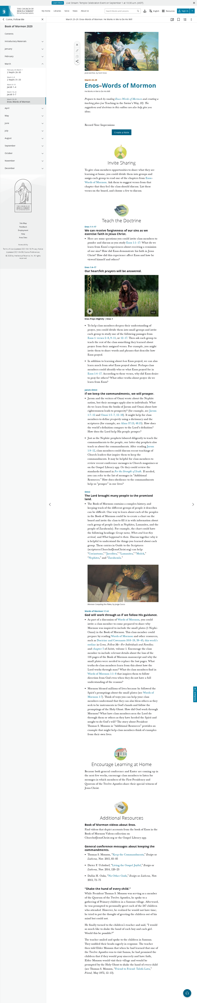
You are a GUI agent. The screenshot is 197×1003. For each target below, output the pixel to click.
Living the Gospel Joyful (126, 865)
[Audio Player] (187, 993)
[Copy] (77, 56)
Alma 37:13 (127, 423)
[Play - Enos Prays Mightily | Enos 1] (90, 311)
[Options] (191, 19)
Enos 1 (91, 338)
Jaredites (111, 553)
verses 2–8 (103, 338)
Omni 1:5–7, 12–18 (112, 415)
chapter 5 (98, 649)
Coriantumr (96, 553)
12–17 (124, 338)
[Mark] (77, 50)
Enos (92, 85)
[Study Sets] (172, 19)
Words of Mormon (129, 85)
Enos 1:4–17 (90, 267)
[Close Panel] (42, 19)
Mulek (140, 553)
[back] (3, 19)
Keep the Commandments (128, 854)
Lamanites (126, 553)
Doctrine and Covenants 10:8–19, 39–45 (120, 640)
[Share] (77, 61)
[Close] (77, 44)
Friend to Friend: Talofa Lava (132, 969)
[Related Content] (185, 19)
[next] (193, 504)
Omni (94, 389)
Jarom (88, 389)
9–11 (113, 338)
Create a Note (121, 132)
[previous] (50, 504)
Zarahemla (114, 558)
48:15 (138, 423)
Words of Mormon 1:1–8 (97, 611)
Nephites (94, 558)
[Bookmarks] (178, 19)
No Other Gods (117, 876)
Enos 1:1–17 (90, 226)
